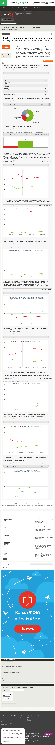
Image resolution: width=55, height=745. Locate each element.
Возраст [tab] (26, 73)
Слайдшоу (11, 720)
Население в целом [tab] (11, 73)
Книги (29, 27)
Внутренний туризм (8, 526)
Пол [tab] (26, 104)
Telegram (29, 719)
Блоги (11, 723)
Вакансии (37, 719)
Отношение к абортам (6, 553)
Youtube (29, 720)
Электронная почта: (6, 690)
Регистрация (6, 21)
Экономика (37, 7)
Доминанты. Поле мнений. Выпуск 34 (9, 664)
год (11, 661)
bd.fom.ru (29, 733)
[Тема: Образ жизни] (1, 34)
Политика (15, 9)
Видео (11, 717)
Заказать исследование (8, 19)
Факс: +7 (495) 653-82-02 (26, 740)
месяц (9, 661)
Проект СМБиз (15, 27)
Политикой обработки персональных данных (23, 704)
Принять (5, 741)
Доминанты (4, 7)
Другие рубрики (27, 9)
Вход (2, 21)
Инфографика (12, 719)
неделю (5, 661)
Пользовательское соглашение (39, 741)
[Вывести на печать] (52, 34)
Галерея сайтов (5, 27)
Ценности (26, 7)
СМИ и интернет (5, 9)
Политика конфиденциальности (26, 741)
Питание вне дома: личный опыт (8, 535)
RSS (20, 717)
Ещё (5, 558)
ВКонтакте (30, 717)
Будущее (2, 720)
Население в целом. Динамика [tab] (11, 164)
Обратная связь (36, 740)
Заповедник (22, 27)
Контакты (37, 717)
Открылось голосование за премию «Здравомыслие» (12, 677)
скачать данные (49, 60)
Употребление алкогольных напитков (7, 543)
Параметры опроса (8, 101)
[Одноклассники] (4, 56)
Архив (21, 719)
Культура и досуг (4, 724)
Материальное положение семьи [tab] (41, 73)
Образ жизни (16, 7)
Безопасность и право (4, 718)
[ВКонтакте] (2, 56)
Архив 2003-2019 (36, 27)
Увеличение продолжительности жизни (8, 519)
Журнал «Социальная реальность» (10, 29)
